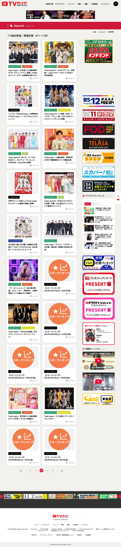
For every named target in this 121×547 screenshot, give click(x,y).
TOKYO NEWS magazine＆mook (18, 529)
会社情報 (88, 535)
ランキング (105, 4)
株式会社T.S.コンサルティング (60, 530)
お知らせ (34, 535)
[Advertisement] (99, 79)
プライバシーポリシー (46, 535)
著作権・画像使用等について (65, 535)
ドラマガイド (59, 4)
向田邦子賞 (49, 4)
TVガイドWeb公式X (78, 530)
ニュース (71, 4)
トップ (36, 524)
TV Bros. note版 (56, 529)
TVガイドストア (43, 530)
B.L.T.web (34, 529)
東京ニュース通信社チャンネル (105, 529)
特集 (79, 4)
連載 (86, 4)
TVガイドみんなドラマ (86, 529)
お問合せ (79, 535)
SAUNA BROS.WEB (70, 529)
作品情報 (94, 4)
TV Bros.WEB (44, 529)
